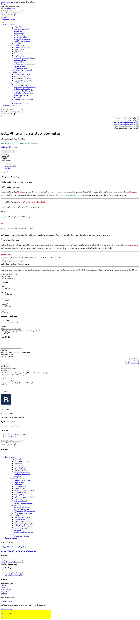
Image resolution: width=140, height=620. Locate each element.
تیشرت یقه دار (19, 33)
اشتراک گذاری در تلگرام (14, 575)
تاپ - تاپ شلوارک (20, 68)
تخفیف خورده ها (11, 105)
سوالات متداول (133, 358)
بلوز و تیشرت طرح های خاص (24, 58)
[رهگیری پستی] (7, 413)
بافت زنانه (17, 97)
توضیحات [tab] (8, 164)
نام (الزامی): (5, 333)
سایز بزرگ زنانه (15, 72)
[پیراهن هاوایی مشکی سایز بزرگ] (126, 122)
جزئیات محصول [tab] (11, 166)
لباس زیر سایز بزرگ (21, 29)
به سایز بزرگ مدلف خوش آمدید (16, 434)
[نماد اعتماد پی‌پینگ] (6, 406)
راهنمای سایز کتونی (132, 363)
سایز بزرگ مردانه (16, 26)
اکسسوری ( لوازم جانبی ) (23, 70)
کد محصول (5, 278)
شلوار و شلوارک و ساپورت (23, 91)
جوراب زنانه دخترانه (21, 95)
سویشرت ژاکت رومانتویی (23, 99)
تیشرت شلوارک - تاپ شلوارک (24, 78)
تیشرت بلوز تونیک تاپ (22, 85)
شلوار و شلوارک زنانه (21, 76)
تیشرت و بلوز (19, 49)
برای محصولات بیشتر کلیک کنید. (12, 12)
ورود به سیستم (10, 436)
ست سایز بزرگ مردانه (22, 39)
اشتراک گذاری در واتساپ (14, 573)
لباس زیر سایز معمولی (22, 47)
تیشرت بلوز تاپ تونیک (22, 74)
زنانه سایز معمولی (16, 82)
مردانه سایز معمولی (17, 45)
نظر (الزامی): (5, 337)
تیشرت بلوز (18, 31)
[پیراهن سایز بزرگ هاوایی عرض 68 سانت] (13, 547)
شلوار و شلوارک (20, 35)
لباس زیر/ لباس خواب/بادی (23, 93)
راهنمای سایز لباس (132, 361)
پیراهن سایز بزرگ (20, 37)
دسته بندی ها (10, 24)
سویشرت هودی (19, 56)
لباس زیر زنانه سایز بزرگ (23, 80)
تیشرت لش (18, 51)
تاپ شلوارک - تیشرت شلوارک (24, 87)
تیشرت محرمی (19, 66)
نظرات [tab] (7, 168)
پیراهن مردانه (19, 62)
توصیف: (4, 326)
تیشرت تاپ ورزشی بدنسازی (24, 64)
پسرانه (12, 101)
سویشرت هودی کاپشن (22, 41)
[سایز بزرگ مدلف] (8, 8)
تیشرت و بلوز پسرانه (21, 103)
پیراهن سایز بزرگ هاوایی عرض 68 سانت (18, 551)
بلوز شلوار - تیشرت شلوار (23, 89)
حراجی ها (17, 43)
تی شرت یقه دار (20, 53)
